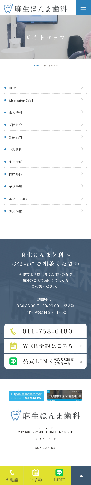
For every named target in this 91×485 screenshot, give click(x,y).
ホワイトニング (20, 198)
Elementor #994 (21, 100)
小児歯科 (15, 161)
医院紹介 (15, 125)
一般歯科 (15, 149)
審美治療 (15, 211)
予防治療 (15, 186)
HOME (36, 65)
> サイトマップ (45, 439)
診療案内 (15, 137)
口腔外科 (15, 174)
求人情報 (15, 112)
